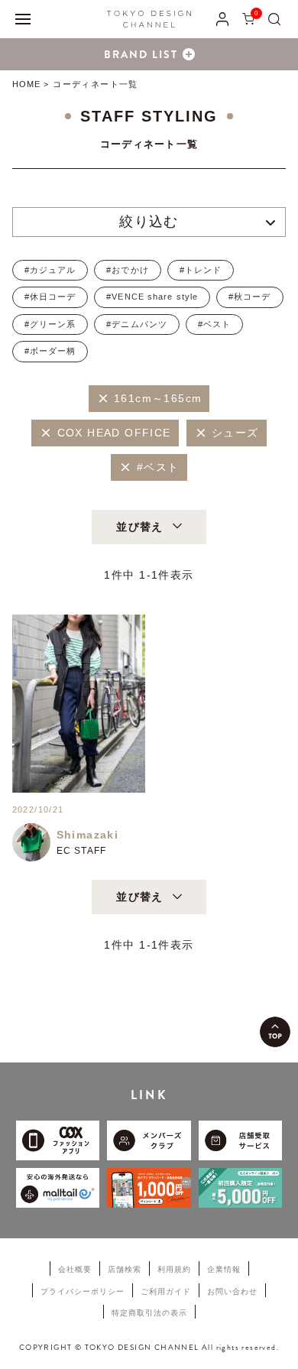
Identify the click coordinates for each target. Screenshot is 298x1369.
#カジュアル (50, 269)
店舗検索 (124, 1269)
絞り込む (149, 221)
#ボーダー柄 (50, 350)
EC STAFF (82, 850)
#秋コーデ (249, 296)
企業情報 (224, 1269)
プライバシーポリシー (82, 1291)
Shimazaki (88, 835)
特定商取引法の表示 (149, 1313)
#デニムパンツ (136, 324)
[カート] (248, 18)
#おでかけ (127, 269)
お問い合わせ (232, 1291)
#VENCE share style (152, 296)
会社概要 (75, 1269)
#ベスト (214, 324)
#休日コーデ (50, 296)
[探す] (274, 18)
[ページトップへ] (275, 1032)
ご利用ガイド (166, 1291)
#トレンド (201, 269)
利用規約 (174, 1269)
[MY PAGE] (222, 18)
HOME (26, 84)
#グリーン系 (50, 324)
